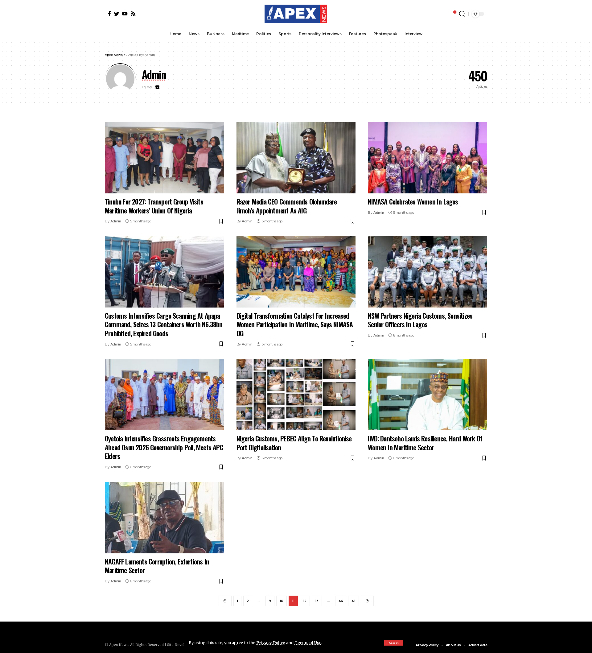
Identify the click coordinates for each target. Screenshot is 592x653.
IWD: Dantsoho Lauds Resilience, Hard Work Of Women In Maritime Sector (425, 442)
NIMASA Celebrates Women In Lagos (413, 201)
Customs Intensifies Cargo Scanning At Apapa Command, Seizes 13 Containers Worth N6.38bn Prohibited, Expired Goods (164, 324)
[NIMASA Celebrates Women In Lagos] (427, 157)
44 (341, 601)
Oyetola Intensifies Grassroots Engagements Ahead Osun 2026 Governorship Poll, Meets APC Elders (164, 447)
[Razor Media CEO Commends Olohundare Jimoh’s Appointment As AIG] (296, 157)
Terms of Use (307, 642)
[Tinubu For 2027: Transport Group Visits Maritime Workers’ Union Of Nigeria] (164, 157)
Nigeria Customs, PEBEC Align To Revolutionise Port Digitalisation (294, 442)
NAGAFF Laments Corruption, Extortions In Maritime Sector (157, 565)
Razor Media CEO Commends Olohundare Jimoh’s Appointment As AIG (286, 205)
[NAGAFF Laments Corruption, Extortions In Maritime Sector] (164, 517)
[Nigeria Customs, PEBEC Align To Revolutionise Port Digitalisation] (296, 394)
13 (317, 601)
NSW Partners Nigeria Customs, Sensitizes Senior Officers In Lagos (420, 320)
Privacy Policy (270, 642)
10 (281, 601)
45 (354, 601)
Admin (115, 221)
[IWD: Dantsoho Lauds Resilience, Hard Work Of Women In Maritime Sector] (427, 394)
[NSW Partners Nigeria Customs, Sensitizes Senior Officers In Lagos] (427, 272)
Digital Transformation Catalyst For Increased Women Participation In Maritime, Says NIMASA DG (294, 324)
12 (304, 601)
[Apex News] (296, 14)
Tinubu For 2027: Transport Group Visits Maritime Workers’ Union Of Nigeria (154, 205)
